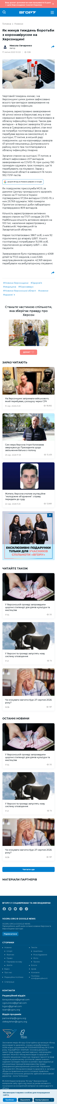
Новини (18, 24)
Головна (6, 24)
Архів (33, 969)
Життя (9, 965)
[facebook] (4, 910)
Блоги (34, 965)
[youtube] (15, 910)
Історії (9, 951)
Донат (26, 352)
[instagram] (10, 910)
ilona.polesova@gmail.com (16, 999)
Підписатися (10, 934)
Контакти (35, 972)
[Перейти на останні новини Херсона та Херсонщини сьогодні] (27, 12)
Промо (36, 962)
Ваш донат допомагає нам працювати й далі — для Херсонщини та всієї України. (28, 3)
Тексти (34, 947)
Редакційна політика (13, 977)
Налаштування (42, 1100)
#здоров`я (9, 294)
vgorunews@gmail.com (14, 1003)
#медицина (9, 286)
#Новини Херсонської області (19, 290)
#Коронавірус (26, 286)
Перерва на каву (14, 962)
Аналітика (37, 951)
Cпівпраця (9, 982)
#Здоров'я (36, 283)
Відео (7, 969)
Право (10, 958)
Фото (35, 958)
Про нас (8, 972)
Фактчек (10, 955)
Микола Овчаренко (21, 45)
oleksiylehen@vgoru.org (14, 1021)
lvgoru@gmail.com (12, 1006)
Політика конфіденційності (39, 977)
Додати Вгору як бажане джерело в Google (24, 182)
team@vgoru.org (11, 1009)
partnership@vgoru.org (14, 1018)
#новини (43, 290)
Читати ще (29, 869)
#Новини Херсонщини (15, 283)
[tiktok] (26, 910)
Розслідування (40, 955)
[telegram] (21, 910)
